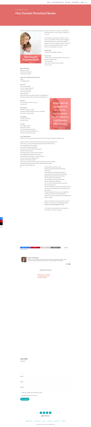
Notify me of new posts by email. (29, 395)
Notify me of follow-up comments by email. (32, 392)
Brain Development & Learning (21, 9)
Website (22, 387)
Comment (23, 361)
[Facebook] (66, 264)
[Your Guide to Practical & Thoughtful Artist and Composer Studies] (45, 313)
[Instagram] (68, 264)
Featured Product (45, 270)
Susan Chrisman (8, 2)
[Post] (1, 223)
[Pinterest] (69, 264)
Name (22, 376)
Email (22, 381)
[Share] (1, 218)
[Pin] (1, 221)
